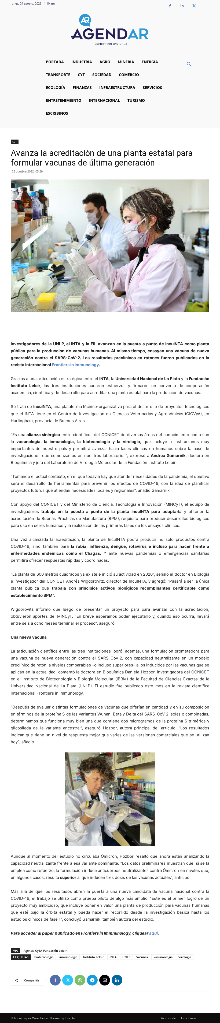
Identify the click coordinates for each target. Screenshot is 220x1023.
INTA (113, 957)
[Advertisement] (110, 327)
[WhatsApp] (80, 980)
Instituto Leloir (93, 957)
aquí (153, 933)
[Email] (104, 980)
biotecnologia (43, 957)
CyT (14, 142)
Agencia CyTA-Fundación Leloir (45, 951)
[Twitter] (194, 6)
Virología (184, 957)
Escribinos (188, 1018)
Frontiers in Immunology (75, 364)
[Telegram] (92, 980)
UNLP (126, 957)
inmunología (68, 957)
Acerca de (168, 1018)
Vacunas (142, 957)
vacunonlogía (163, 957)
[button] (189, 64)
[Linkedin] (182, 6)
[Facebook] (170, 6)
